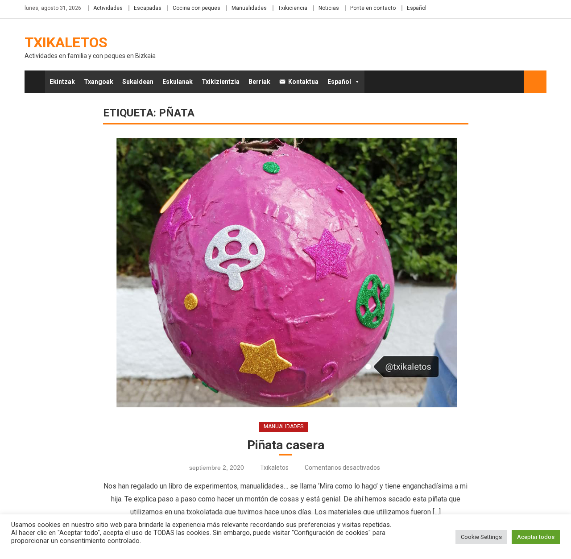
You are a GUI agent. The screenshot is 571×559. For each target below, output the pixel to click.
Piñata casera (285, 445)
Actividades (108, 8)
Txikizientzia (221, 81)
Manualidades (249, 8)
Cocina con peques (196, 8)
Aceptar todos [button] (535, 537)
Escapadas (147, 8)
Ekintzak (62, 81)
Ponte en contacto (373, 8)
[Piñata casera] (285, 273)
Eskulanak (177, 81)
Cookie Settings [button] (481, 537)
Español (416, 8)
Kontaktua (303, 81)
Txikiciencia (292, 8)
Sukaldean (137, 81)
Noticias (329, 8)
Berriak (259, 81)
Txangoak (98, 81)
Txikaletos (66, 42)
